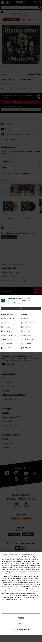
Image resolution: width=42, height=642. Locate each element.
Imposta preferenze (21, 629)
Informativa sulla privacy (16, 599)
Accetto (21, 618)
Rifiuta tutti (21, 624)
